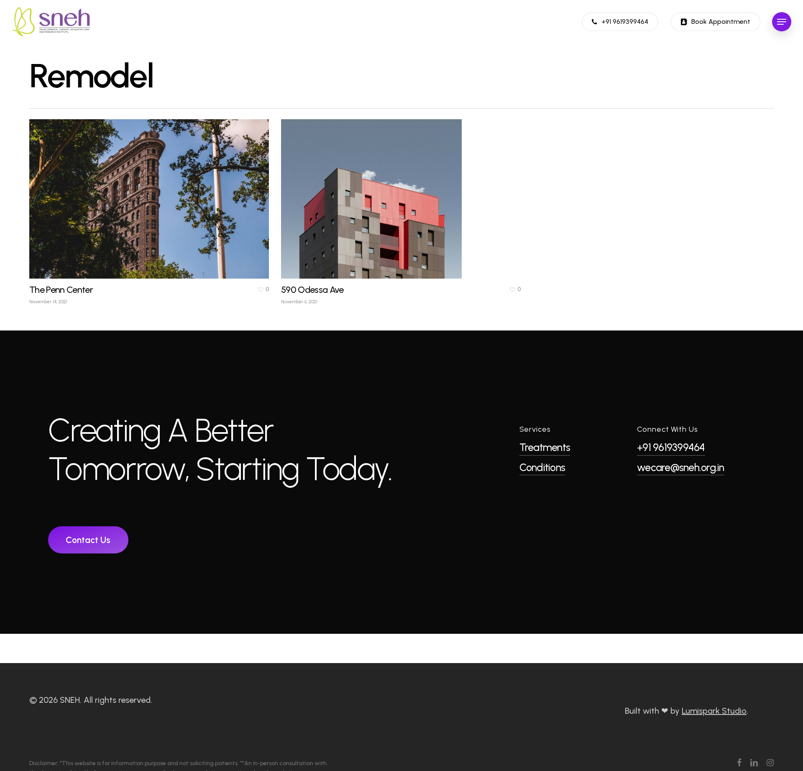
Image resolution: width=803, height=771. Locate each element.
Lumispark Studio (714, 711)
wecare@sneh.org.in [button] (680, 467)
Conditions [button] (542, 467)
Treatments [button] (544, 447)
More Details (151, 192)
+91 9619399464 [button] (671, 447)
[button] (781, 22)
